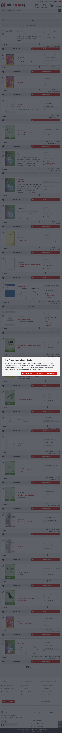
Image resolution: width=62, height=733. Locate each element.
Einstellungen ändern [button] (27, 373)
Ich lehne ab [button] (40, 373)
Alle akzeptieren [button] (51, 373)
